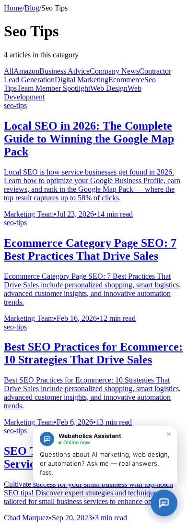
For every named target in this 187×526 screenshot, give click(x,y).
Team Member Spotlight (53, 88)
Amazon (26, 71)
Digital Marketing (81, 80)
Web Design (109, 88)
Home (13, 8)
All (8, 71)
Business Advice (64, 71)
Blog (31, 8)
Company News (114, 71)
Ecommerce (126, 80)
